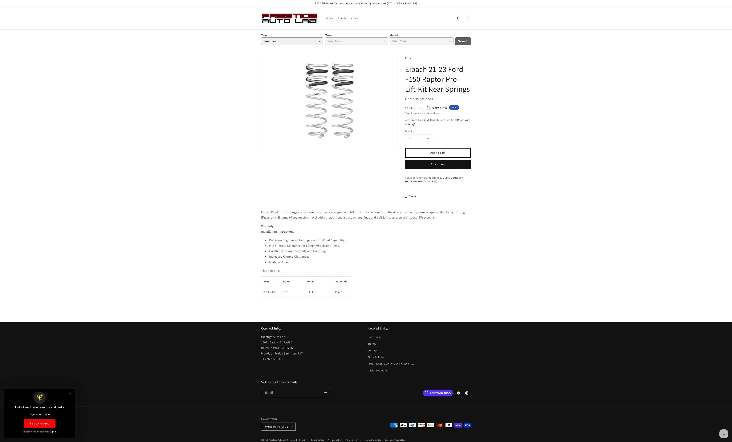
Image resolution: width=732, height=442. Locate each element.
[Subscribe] (325, 392)
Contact (372, 350)
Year (264, 35)
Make (328, 35)
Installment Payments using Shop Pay (391, 364)
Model (394, 35)
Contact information (395, 440)
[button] (459, 18)
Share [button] (412, 196)
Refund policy (317, 440)
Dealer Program (377, 370)
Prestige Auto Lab (278, 440)
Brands (372, 344)
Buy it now (438, 164)
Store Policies (376, 357)
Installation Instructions (277, 232)
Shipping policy (373, 440)
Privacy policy (335, 440)
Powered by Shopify (297, 440)
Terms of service (354, 440)
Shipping (410, 113)
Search (463, 41)
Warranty (267, 226)
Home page (374, 337)
